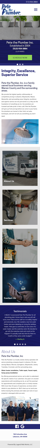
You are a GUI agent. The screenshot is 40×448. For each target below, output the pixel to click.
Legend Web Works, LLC (24, 444)
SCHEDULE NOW (20, 57)
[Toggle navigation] (36, 8)
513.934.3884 (32, 1)
